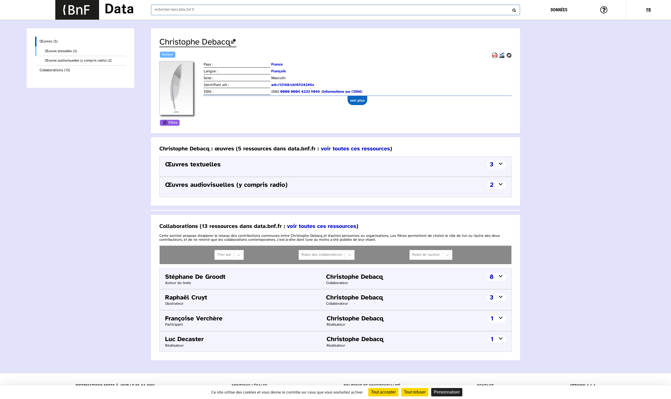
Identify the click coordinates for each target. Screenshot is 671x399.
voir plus (357, 100)
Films (173, 123)
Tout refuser (415, 392)
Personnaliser (447, 392)
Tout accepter (383, 392)
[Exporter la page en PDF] (494, 57)
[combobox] (335, 10)
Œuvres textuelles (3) (61, 51)
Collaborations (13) (55, 70)
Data (119, 9)
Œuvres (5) (49, 41)
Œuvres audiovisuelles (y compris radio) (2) (78, 60)
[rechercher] (513, 9)
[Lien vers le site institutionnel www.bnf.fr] (77, 10)
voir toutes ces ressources (355, 149)
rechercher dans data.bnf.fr (174, 9)
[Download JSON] (509, 57)
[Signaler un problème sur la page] (233, 42)
